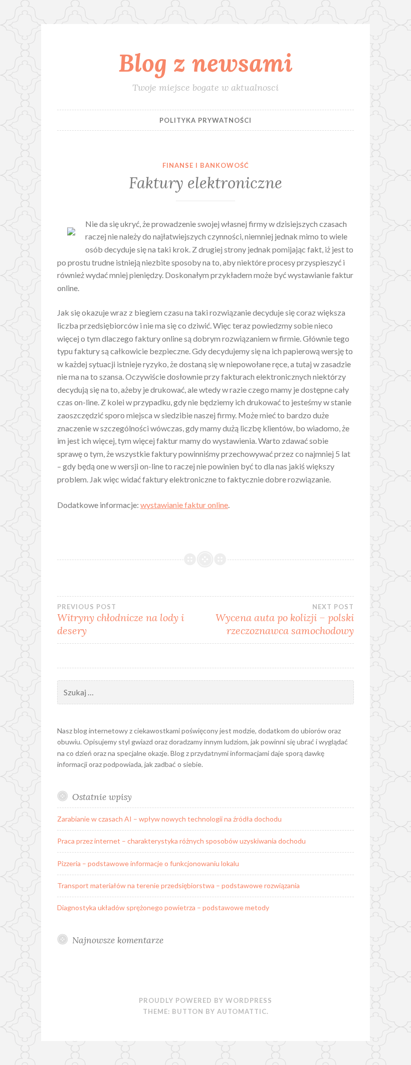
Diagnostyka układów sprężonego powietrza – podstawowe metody (163, 907)
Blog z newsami (205, 62)
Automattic (242, 1011)
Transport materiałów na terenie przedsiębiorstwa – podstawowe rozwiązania (178, 885)
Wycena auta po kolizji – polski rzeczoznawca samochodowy (285, 620)
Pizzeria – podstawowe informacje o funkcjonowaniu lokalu (148, 863)
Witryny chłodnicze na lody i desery (120, 620)
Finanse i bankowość (205, 165)
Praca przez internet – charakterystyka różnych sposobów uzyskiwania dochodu (181, 841)
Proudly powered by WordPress (205, 1000)
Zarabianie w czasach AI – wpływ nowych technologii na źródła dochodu (169, 819)
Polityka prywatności (205, 120)
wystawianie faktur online (184, 504)
